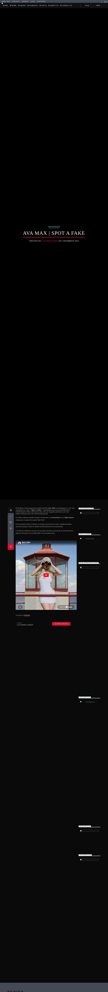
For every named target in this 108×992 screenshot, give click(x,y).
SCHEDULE (33, 5)
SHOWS (23, 5)
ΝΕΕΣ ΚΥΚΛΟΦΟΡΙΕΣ (54, 245)
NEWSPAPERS (42, 1)
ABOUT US (54, 5)
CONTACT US (67, 5)
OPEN (97, 5)
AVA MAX (26, 652)
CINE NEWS (16, 1)
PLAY (87, 5)
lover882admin (50, 258)
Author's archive (61, 661)
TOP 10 (44, 5)
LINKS (33, 1)
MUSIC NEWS (6, 1)
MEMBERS (25, 1)
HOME (14, 5)
